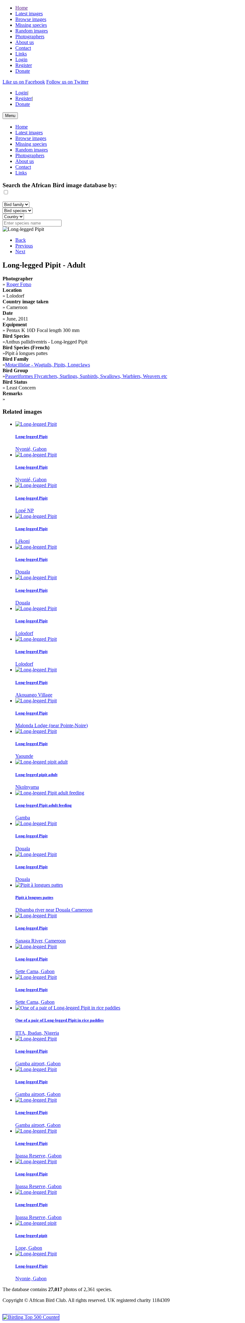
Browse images (30, 19)
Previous (24, 245)
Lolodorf (24, 633)
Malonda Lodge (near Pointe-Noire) (51, 725)
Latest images (29, 13)
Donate (22, 71)
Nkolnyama (27, 787)
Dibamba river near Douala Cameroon (54, 910)
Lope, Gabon (28, 1248)
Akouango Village (33, 695)
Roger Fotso (18, 284)
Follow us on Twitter (67, 82)
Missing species (31, 25)
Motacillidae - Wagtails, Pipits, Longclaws (47, 364)
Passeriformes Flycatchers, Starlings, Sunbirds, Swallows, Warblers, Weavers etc (86, 376)
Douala (22, 571)
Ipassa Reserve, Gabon (38, 1155)
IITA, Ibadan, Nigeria (37, 1033)
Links (21, 53)
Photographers (29, 36)
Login (21, 59)
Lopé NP (24, 510)
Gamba (22, 817)
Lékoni (22, 541)
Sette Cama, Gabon (35, 971)
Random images (31, 30)
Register (23, 65)
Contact (23, 48)
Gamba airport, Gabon (38, 1063)
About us (24, 42)
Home (21, 8)
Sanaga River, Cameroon (40, 940)
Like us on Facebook (24, 82)
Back (20, 240)
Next (20, 251)
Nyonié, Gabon (31, 449)
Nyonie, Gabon (31, 1278)
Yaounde (24, 756)
